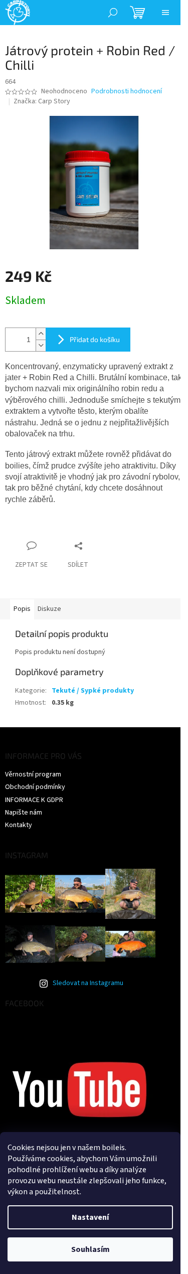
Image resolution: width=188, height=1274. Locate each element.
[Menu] (165, 13)
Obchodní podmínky (35, 787)
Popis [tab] (22, 609)
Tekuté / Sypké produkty (93, 691)
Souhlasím (90, 1249)
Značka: (42, 101)
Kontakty (18, 825)
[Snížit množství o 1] (41, 345)
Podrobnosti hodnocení (126, 91)
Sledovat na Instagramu (88, 983)
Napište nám (23, 813)
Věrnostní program (33, 774)
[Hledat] (113, 13)
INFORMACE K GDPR (34, 800)
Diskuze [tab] (49, 609)
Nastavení (90, 1217)
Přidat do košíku (95, 339)
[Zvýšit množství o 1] (41, 334)
